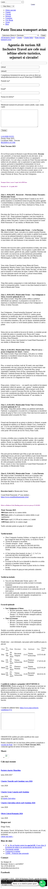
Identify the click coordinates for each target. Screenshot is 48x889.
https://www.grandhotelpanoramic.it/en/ (15, 497)
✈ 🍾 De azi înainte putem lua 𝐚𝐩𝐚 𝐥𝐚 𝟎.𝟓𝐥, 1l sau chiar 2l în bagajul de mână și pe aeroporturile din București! (25, 846)
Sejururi (8, 16)
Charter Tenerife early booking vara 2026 (16, 781)
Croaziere (8, 18)
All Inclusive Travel (8, 37)
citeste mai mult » (7, 836)
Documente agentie (12, 849)
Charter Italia (28, 37)
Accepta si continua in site (10, 885)
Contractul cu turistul (12, 851)
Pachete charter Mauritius (11, 770)
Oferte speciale (10, 10)
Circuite (8, 14)
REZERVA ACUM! (8, 142)
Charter (8, 12)
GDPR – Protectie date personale (17, 853)
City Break (9, 20)
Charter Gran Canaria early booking (15, 792)
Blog (7, 24)
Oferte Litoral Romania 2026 (12, 813)
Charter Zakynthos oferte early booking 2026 (18, 803)
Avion (7, 22)
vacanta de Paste (7, 745)
